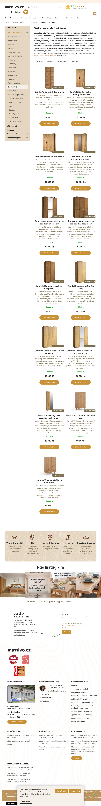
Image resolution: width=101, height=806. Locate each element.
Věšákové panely (16, 98)
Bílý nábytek (12, 126)
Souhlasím (75, 791)
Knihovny (11, 60)
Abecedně (75, 62)
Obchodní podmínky (14, 797)
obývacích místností (47, 56)
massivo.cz (46, 694)
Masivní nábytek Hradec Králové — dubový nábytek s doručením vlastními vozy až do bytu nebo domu (84, 750)
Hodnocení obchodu (79, 692)
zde (33, 796)
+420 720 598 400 (57, 687)
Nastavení (26, 801)
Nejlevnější (39, 62)
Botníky (12, 106)
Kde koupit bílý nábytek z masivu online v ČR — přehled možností (84, 742)
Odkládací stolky (15, 102)
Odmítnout (61, 791)
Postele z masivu (14, 37)
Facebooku (66, 602)
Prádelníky (12, 91)
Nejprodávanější (62, 62)
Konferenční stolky (15, 56)
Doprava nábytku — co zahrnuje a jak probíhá (20, 736)
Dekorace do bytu (15, 121)
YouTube (45, 701)
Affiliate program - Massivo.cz (82, 711)
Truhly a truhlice (14, 118)
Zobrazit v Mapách (17, 722)
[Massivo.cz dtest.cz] (19, 671)
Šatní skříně (12, 87)
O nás (9, 745)
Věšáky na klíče (15, 114)
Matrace (10, 130)
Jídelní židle (12, 75)
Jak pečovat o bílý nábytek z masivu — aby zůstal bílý (18, 780)
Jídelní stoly (12, 41)
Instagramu (49, 602)
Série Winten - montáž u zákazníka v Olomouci (52, 742)
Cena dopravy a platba (80, 689)
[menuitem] (11, 18)
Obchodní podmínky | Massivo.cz (84, 696)
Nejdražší (50, 62)
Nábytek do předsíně (16, 94)
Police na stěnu (14, 83)
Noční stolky (12, 68)
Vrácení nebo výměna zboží (82, 703)
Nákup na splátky (78, 722)
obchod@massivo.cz (58, 691)
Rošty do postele (14, 71)
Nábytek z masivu (14, 32)
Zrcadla (12, 110)
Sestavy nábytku (14, 138)
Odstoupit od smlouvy (15, 803)
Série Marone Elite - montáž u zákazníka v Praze (50, 736)
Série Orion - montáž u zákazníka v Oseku (52, 748)
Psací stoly (12, 79)
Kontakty (74, 686)
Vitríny (10, 48)
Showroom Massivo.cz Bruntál (18, 741)
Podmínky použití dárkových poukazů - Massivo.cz (82, 707)
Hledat (60, 7)
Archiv (77, 758)
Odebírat (67, 632)
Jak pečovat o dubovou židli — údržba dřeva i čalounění (18, 775)
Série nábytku (12, 134)
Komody (11, 45)
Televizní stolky (14, 52)
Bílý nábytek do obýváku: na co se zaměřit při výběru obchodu (84, 736)
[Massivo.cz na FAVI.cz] (13, 659)
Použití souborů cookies (80, 718)
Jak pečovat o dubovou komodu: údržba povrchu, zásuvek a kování (20, 769)
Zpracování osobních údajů (82, 715)
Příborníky (12, 64)
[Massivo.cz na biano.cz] (25, 659)
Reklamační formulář (79, 699)
